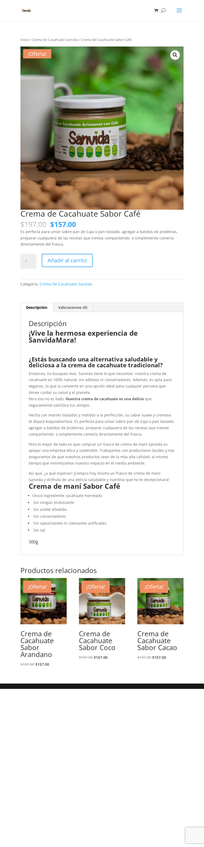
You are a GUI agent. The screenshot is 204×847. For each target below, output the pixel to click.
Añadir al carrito (67, 260)
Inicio (24, 39)
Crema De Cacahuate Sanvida (55, 39)
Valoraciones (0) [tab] (72, 307)
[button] (175, 55)
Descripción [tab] (36, 307)
